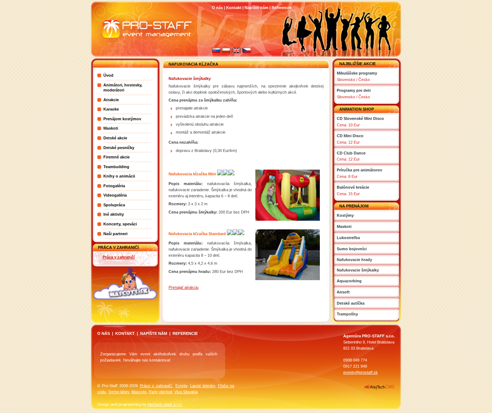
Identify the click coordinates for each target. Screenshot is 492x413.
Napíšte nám (256, 7)
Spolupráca (114, 205)
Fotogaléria (114, 186)
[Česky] (246, 52)
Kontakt (233, 7)
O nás (217, 7)
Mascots (139, 392)
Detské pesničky (118, 147)
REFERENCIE (185, 333)
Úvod (108, 75)
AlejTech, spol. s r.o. (164, 404)
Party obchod (160, 392)
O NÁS (103, 333)
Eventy (181, 385)
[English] (236, 52)
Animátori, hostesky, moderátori (122, 88)
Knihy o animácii (119, 176)
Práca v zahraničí (119, 257)
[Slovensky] (216, 52)
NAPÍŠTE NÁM (153, 333)
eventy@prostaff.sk (360, 372)
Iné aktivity (113, 214)
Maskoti (110, 128)
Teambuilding (116, 167)
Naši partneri (115, 234)
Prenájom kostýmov (122, 119)
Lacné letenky (202, 385)
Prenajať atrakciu (183, 287)
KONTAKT (125, 333)
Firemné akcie (116, 157)
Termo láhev (118, 392)
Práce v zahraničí (156, 385)
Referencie (282, 7)
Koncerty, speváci (120, 224)
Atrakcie (111, 100)
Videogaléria (115, 195)
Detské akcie (115, 138)
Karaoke (111, 109)
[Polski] (226, 52)
